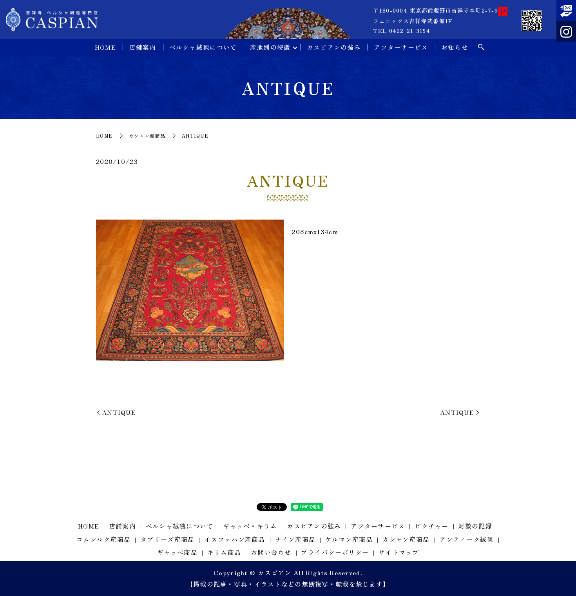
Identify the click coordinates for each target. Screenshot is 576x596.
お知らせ (454, 47)
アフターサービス (401, 47)
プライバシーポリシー (335, 552)
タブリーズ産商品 (167, 539)
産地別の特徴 (270, 47)
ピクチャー (431, 526)
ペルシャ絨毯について (203, 47)
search (481, 47)
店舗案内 (142, 47)
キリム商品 (224, 552)
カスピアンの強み (334, 47)
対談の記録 (475, 526)
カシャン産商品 (147, 135)
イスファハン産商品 (234, 539)
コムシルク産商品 (103, 539)
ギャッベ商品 (177, 552)
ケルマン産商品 (349, 539)
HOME (105, 47)
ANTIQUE (119, 412)
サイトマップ (399, 552)
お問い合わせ (271, 552)
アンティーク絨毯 (466, 539)
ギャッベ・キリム (250, 526)
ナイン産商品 (295, 539)
